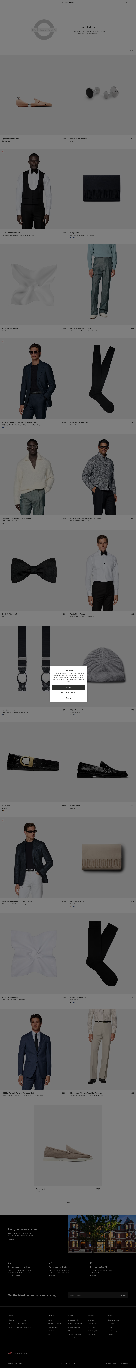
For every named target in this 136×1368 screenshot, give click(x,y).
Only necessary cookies (68, 693)
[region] (68, 684)
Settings (68, 698)
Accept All (69, 687)
